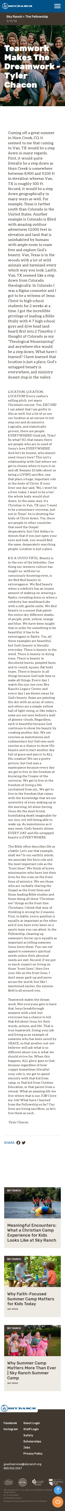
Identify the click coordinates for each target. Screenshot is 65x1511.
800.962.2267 (13, 1468)
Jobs (26, 1447)
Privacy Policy (32, 1453)
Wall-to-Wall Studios (37, 1501)
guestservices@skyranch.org (22, 1464)
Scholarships (32, 1441)
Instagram (11, 1429)
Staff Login (31, 1429)
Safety (28, 1435)
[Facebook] (18, 1143)
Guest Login (31, 1423)
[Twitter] (23, 1143)
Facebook (10, 1423)
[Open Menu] (57, 6)
